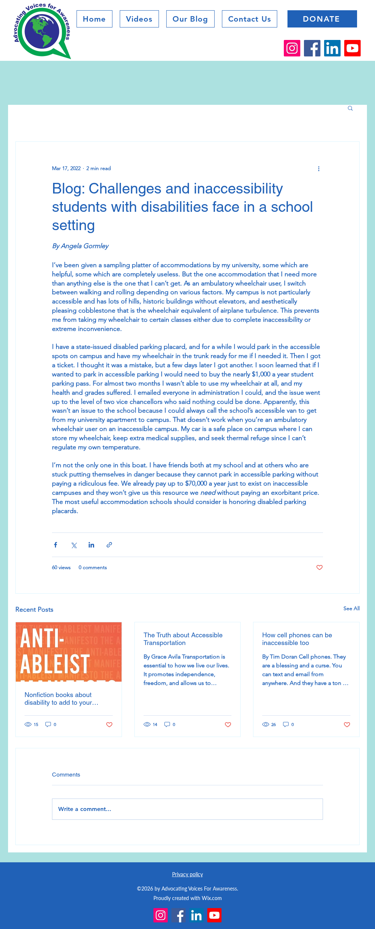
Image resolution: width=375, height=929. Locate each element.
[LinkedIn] (332, 48)
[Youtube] (352, 48)
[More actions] (318, 168)
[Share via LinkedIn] (91, 544)
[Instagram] (292, 48)
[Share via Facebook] (55, 544)
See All (352, 608)
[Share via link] (109, 544)
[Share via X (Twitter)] (73, 544)
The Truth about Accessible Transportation (183, 638)
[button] (190, 18)
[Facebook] (312, 48)
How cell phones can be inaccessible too (297, 638)
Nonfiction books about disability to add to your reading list (58, 698)
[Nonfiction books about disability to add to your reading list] (69, 652)
